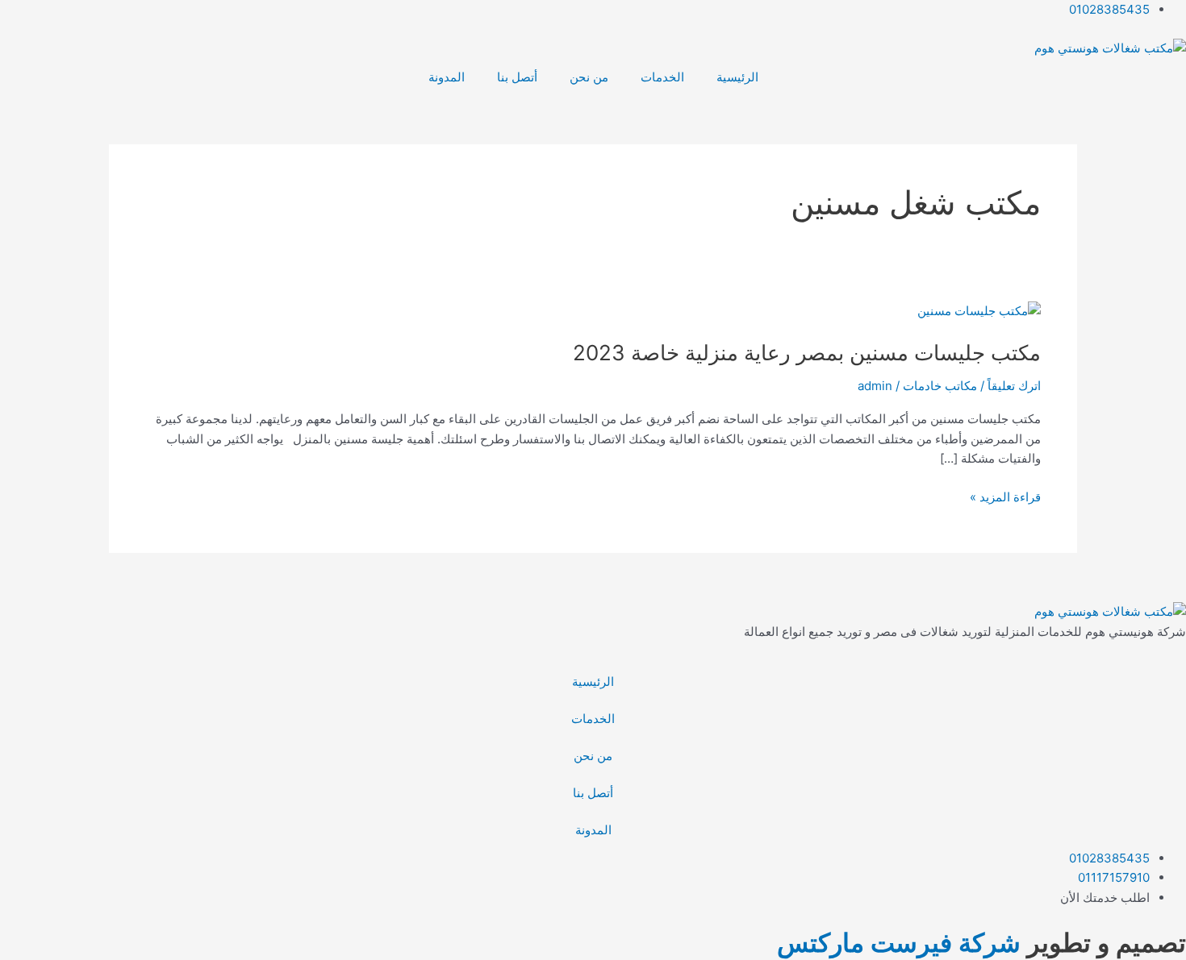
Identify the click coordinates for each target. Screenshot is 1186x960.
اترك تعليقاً (1014, 385)
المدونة (446, 77)
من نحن (589, 77)
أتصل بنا (517, 77)
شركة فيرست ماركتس (899, 942)
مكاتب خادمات (940, 385)
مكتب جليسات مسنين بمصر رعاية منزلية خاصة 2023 (807, 352)
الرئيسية (737, 77)
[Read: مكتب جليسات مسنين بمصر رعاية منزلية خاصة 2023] (979, 310)
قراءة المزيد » (1005, 496)
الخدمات (662, 77)
